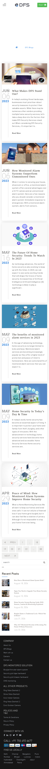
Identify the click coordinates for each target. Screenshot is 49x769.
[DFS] (22, 4)
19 (5, 549)
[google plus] (14, 735)
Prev (13, 542)
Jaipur (32, 760)
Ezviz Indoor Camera (11, 698)
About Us (7, 645)
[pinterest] (17, 735)
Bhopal (17, 757)
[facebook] (4, 735)
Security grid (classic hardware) (16, 677)
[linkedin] (7, 735)
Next (7, 556)
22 (26, 549)
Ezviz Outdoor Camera (12, 705)
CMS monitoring (10, 681)
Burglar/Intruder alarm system (16, 670)
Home (20, 48)
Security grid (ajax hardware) (15, 673)
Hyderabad (8, 760)
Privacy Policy (9, 725)
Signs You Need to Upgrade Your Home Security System (30, 592)
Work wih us (8, 653)
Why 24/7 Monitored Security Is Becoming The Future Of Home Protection (30, 626)
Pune (37, 754)
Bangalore (26, 754)
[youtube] (20, 735)
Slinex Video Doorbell (12, 694)
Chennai (15, 754)
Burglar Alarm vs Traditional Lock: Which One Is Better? (30, 614)
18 (37, 542)
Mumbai (7, 757)
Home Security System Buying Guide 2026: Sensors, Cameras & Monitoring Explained (29, 603)
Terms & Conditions (11, 717)
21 (19, 549)
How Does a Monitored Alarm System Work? (29, 580)
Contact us (8, 660)
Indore (37, 757)
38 (41, 549)
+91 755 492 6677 (22, 740)
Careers (7, 656)
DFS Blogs (8, 649)
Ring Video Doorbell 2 (12, 690)
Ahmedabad (8, 762)
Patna (19, 762)
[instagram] (10, 735)
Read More (16, 133)
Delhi (6, 754)
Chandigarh (21, 760)
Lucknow (27, 757)
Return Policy (9, 721)
